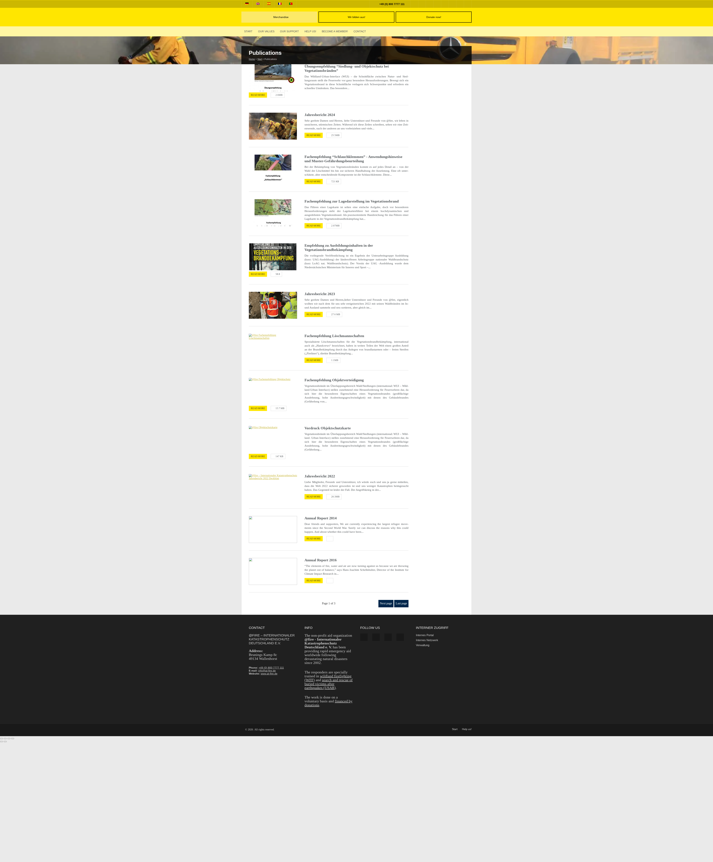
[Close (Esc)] (12, 738)
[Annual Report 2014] (273, 529)
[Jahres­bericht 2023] (273, 305)
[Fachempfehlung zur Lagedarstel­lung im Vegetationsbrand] (273, 212)
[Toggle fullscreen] (5, 738)
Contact (360, 31)
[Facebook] (414, 4)
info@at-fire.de (267, 670)
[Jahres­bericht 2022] (273, 487)
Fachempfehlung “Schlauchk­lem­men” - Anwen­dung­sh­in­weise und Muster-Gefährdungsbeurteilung (353, 159)
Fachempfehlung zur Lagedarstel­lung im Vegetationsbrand (352, 201)
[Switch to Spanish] (268, 3)
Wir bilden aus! (356, 17)
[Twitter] (422, 4)
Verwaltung (422, 645)
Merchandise (281, 17)
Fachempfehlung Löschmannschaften (334, 336)
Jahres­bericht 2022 (320, 476)
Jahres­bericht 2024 (320, 115)
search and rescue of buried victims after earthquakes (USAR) (329, 684)
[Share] (8, 738)
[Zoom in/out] (1, 738)
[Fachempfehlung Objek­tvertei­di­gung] (273, 391)
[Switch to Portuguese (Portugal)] (290, 3)
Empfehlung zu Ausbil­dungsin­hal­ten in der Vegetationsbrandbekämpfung (339, 247)
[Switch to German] (247, 3)
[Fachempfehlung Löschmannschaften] (273, 347)
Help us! (310, 31)
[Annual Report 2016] (273, 571)
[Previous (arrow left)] (1, 741)
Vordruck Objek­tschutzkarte (328, 428)
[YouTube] (437, 4)
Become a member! (335, 31)
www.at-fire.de (269, 673)
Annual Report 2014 (321, 518)
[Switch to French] (279, 3)
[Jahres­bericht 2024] (273, 126)
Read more (258, 95)
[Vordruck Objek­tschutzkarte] (273, 439)
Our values (266, 31)
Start (248, 31)
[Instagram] (429, 4)
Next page (386, 603)
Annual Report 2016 (321, 560)
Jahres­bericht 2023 (320, 294)
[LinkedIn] (445, 4)
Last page (401, 603)
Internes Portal (425, 635)
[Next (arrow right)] (5, 741)
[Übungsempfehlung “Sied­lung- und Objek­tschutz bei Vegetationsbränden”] (273, 77)
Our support (289, 31)
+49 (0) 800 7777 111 (392, 4)
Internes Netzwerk (427, 640)
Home (252, 59)
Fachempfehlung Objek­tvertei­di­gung (334, 380)
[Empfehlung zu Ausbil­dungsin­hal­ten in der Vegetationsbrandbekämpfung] (273, 256)
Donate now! (433, 17)
